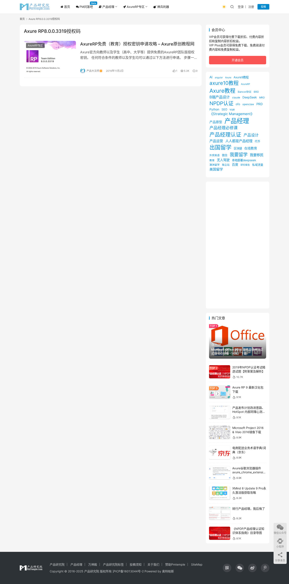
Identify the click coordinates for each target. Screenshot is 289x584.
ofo (238, 104)
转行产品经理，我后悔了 (248, 508)
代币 (257, 141)
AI (210, 77)
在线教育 (250, 148)
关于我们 (153, 564)
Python (214, 109)
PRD (259, 104)
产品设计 (251, 135)
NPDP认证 (221, 103)
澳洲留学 (214, 164)
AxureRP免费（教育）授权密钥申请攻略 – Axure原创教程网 (137, 44)
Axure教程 (222, 90)
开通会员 (238, 60)
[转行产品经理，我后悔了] (219, 513)
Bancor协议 (244, 91)
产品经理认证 (225, 134)
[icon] (227, 568)
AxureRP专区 (135, 6)
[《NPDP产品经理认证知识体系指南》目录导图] (219, 533)
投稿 (263, 6)
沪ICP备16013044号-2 (128, 571)
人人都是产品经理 (238, 141)
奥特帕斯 (168, 571)
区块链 (238, 148)
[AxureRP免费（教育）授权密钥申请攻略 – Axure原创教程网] (50, 57)
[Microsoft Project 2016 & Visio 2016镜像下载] (219, 432)
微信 (224, 155)
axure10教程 (224, 83)
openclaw (248, 104)
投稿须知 (136, 564)
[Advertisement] (237, 245)
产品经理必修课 (223, 127)
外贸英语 (214, 155)
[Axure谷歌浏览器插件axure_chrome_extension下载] (219, 472)
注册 (251, 6)
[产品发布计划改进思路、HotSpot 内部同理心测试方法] (219, 412)
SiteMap (196, 564)
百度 (235, 165)
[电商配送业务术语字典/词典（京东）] (219, 452)
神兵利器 (162, 6)
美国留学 (216, 169)
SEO (224, 109)
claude (236, 97)
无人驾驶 (223, 160)
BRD (256, 91)
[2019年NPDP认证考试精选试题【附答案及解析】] (219, 372)
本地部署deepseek (244, 160)
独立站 (226, 164)
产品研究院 (57, 564)
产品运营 (216, 141)
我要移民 (256, 155)
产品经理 (108, 6)
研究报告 (245, 165)
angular (219, 77)
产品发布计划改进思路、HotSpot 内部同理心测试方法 (248, 412)
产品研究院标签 (113, 564)
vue (232, 109)
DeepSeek (249, 97)
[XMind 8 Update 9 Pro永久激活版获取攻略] (219, 493)
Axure (228, 77)
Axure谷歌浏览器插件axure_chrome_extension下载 (248, 472)
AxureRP (245, 84)
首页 (66, 6)
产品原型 (215, 122)
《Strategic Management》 (231, 114)
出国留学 (220, 147)
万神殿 (92, 564)
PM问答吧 (86, 6)
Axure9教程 (241, 77)
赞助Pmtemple (175, 564)
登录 (241, 6)
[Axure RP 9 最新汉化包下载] (219, 392)
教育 (212, 160)
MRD (262, 97)
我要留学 (239, 154)
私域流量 (257, 164)
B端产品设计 (219, 97)
